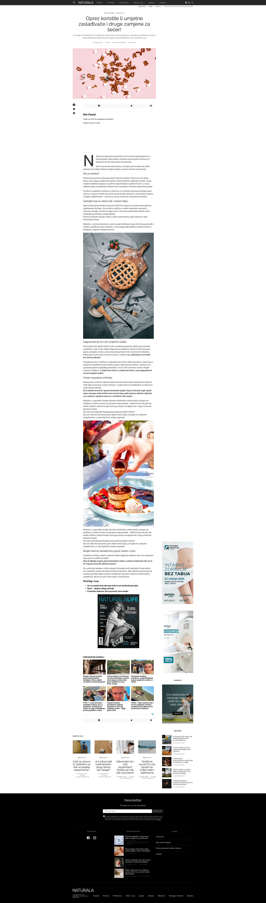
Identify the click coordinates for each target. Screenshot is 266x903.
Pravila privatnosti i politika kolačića (168, 848)
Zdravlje (99, 3)
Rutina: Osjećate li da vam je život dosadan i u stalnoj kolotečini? (138, 861)
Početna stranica (142, 6)
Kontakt (158, 854)
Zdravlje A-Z (158, 6)
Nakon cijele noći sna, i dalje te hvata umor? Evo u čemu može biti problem (137, 872)
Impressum (160, 837)
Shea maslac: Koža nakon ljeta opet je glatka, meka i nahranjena (137, 850)
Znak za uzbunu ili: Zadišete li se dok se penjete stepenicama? (81, 765)
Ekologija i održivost (176, 896)
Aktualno (190, 896)
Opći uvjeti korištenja (163, 842)
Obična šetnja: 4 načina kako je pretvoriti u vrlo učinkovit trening (182, 771)
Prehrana (111, 3)
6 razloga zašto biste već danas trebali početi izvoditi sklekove (182, 738)
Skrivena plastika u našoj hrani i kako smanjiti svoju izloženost (137, 837)
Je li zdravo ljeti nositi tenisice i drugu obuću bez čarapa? (103, 765)
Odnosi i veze (138, 3)
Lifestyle (162, 3)
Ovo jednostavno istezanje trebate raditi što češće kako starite (177, 699)
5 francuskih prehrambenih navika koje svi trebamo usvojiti (183, 760)
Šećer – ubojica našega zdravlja (100, 588)
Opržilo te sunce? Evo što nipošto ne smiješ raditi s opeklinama (147, 767)
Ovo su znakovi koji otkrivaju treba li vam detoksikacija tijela (112, 586)
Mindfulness (123, 3)
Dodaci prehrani (109, 13)
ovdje (159, 819)
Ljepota (151, 3)
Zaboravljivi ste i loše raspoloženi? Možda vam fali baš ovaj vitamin (125, 767)
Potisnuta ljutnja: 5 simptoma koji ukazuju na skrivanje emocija (183, 782)
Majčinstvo (161, 896)
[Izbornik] (74, 2)
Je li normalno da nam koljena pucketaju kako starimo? (182, 749)
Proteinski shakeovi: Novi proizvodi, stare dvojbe (107, 591)
